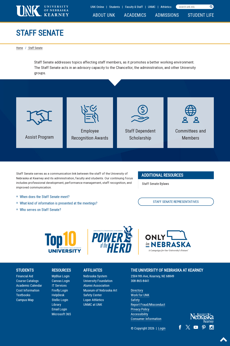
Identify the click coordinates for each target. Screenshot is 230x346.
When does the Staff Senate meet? (45, 197)
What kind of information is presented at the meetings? (58, 203)
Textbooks (23, 295)
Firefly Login (60, 290)
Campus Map (25, 300)
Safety (135, 300)
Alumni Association (96, 285)
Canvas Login (61, 281)
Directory (137, 290)
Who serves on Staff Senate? (40, 210)
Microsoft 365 (61, 314)
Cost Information (27, 290)
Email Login (59, 309)
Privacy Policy (140, 309)
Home (19, 48)
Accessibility (139, 314)
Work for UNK (140, 295)
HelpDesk (58, 295)
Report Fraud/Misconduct (148, 304)
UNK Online (97, 7)
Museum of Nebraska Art (100, 290)
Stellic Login (60, 300)
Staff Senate (35, 48)
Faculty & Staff (134, 7)
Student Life (201, 15)
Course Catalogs (27, 281)
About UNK (104, 15)
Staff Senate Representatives (176, 202)
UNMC (151, 7)
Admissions (167, 15)
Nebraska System (95, 276)
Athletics (166, 7)
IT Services (59, 285)
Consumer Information (146, 319)
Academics (135, 15)
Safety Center (92, 295)
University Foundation (97, 281)
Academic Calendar (29, 285)
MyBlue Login (61, 276)
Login (161, 328)
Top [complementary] (223, 339)
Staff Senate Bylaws (155, 184)
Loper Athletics (93, 300)
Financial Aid (24, 276)
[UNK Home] (42, 15)
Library (56, 304)
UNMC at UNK (92, 304)
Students (114, 7)
